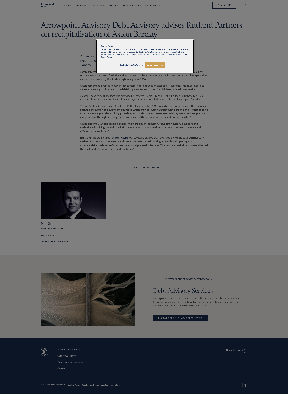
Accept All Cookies (155, 65)
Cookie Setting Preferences (131, 65)
